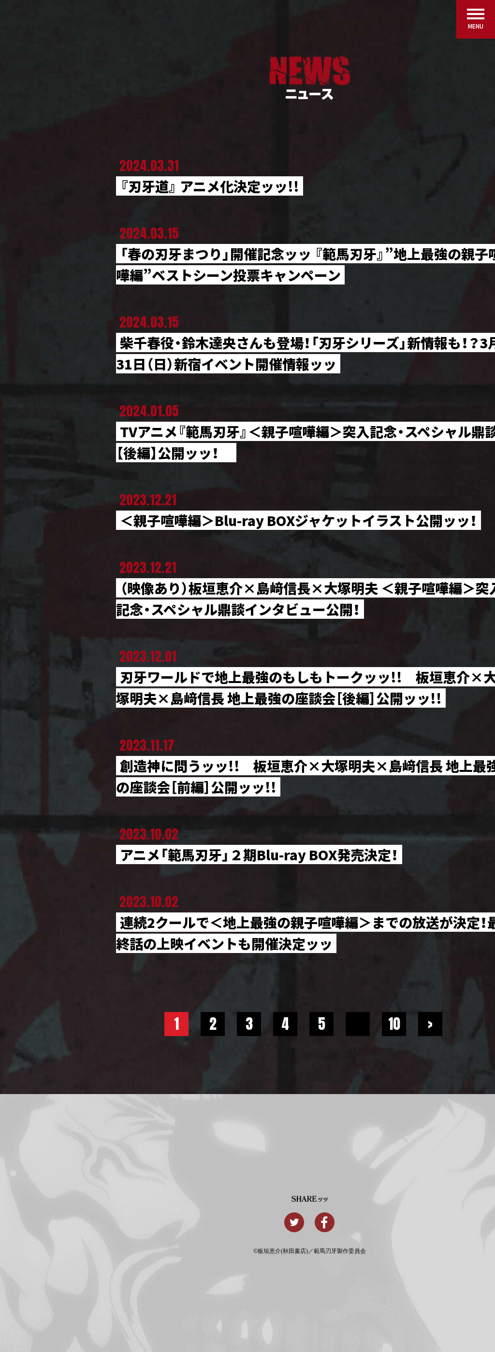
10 (394, 1024)
